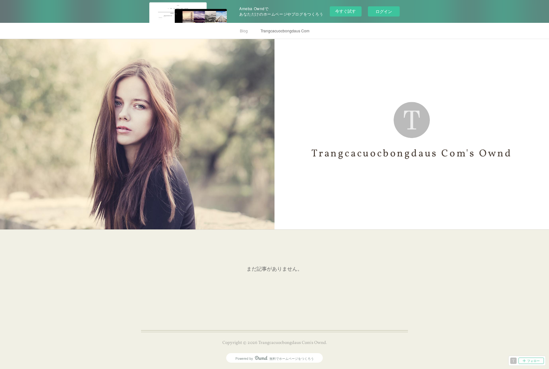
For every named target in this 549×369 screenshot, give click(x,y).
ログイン (384, 11)
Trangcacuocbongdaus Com (285, 30)
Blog (244, 30)
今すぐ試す (345, 11)
